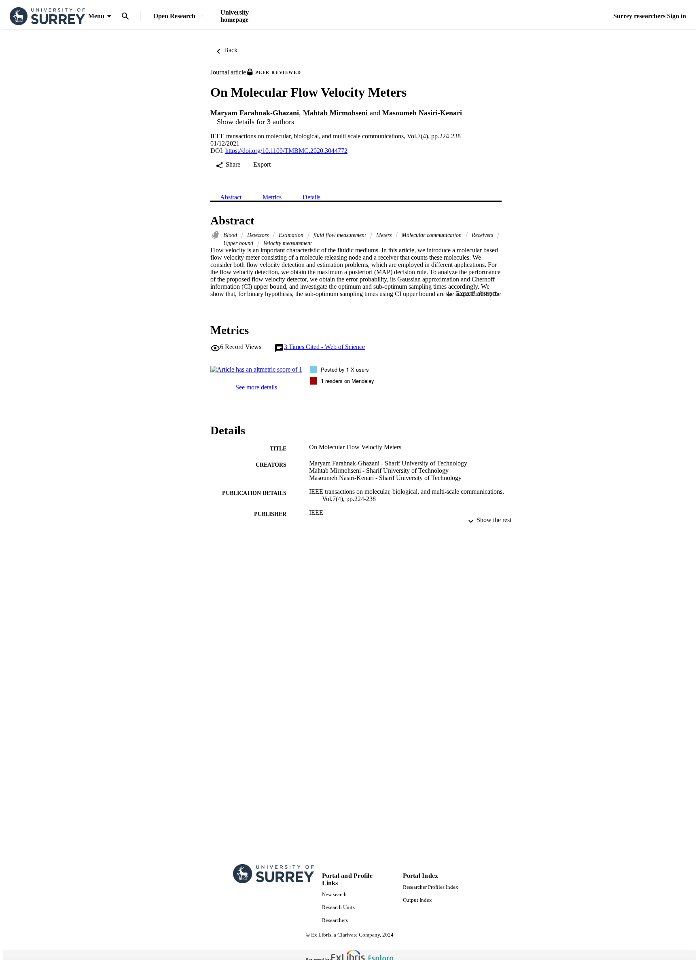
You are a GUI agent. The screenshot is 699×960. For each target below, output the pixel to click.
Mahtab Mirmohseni (335, 113)
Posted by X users (345, 369)
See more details (256, 387)
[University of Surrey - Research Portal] (47, 16)
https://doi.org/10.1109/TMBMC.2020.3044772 (286, 150)
